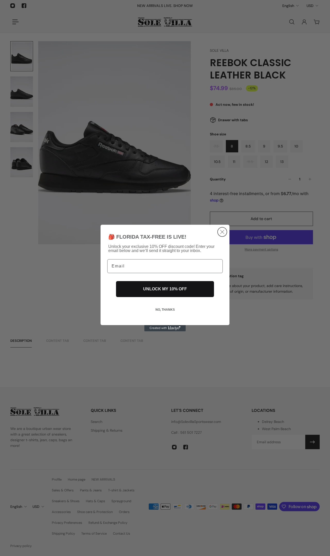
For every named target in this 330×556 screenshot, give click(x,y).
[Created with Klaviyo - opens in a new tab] (165, 328)
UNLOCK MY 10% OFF (165, 289)
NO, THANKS (165, 309)
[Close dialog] (222, 232)
